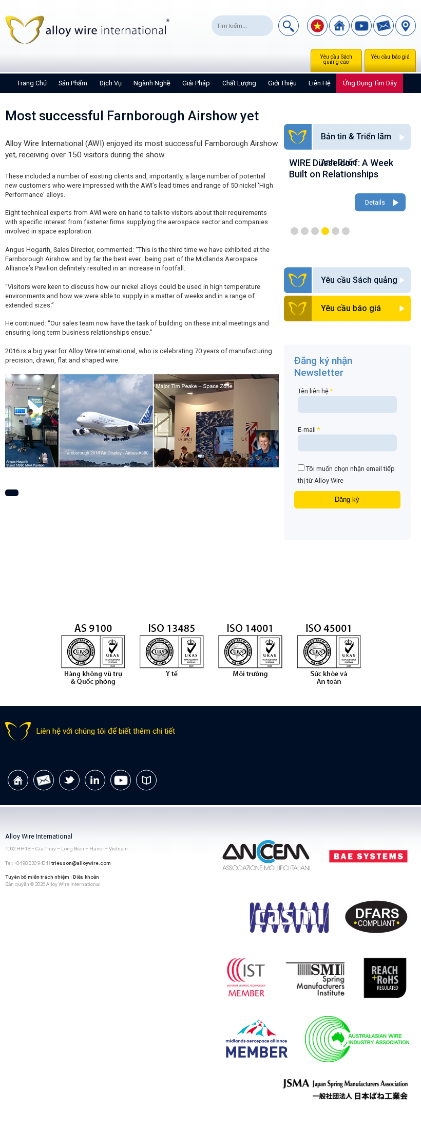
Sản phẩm (73, 83)
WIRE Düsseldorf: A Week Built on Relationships (341, 168)
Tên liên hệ (315, 391)
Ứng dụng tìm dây (370, 83)
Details (375, 202)
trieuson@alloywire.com (81, 863)
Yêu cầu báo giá (390, 56)
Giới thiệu (282, 83)
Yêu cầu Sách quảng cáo (336, 59)
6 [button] (346, 231)
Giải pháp (196, 83)
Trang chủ (32, 83)
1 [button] (294, 231)
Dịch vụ (111, 83)
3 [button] (315, 231)
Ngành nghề (151, 83)
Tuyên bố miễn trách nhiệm (37, 877)
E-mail (309, 429)
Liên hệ (320, 83)
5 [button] (335, 231)
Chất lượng (239, 83)
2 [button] (305, 231)
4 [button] (325, 231)
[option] (347, 185)
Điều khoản (86, 877)
